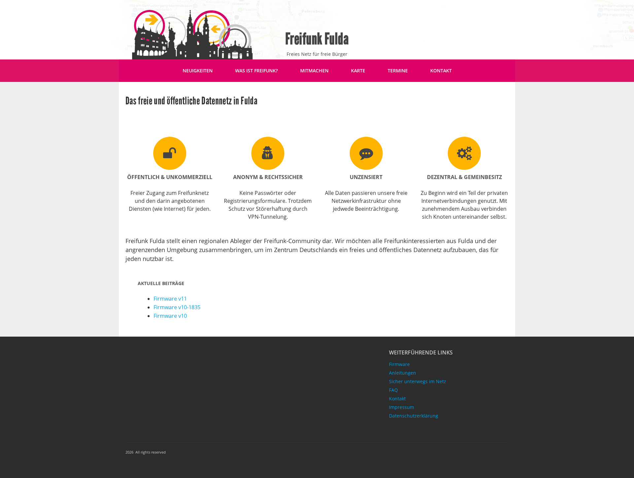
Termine (398, 70)
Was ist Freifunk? (256, 70)
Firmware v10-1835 (177, 307)
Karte (358, 70)
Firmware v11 (170, 298)
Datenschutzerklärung (413, 416)
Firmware (399, 364)
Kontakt (441, 70)
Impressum (401, 407)
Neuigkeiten (198, 70)
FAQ (393, 390)
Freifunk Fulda (317, 39)
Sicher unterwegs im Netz (417, 381)
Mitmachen (314, 70)
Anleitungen (402, 373)
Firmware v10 (170, 315)
